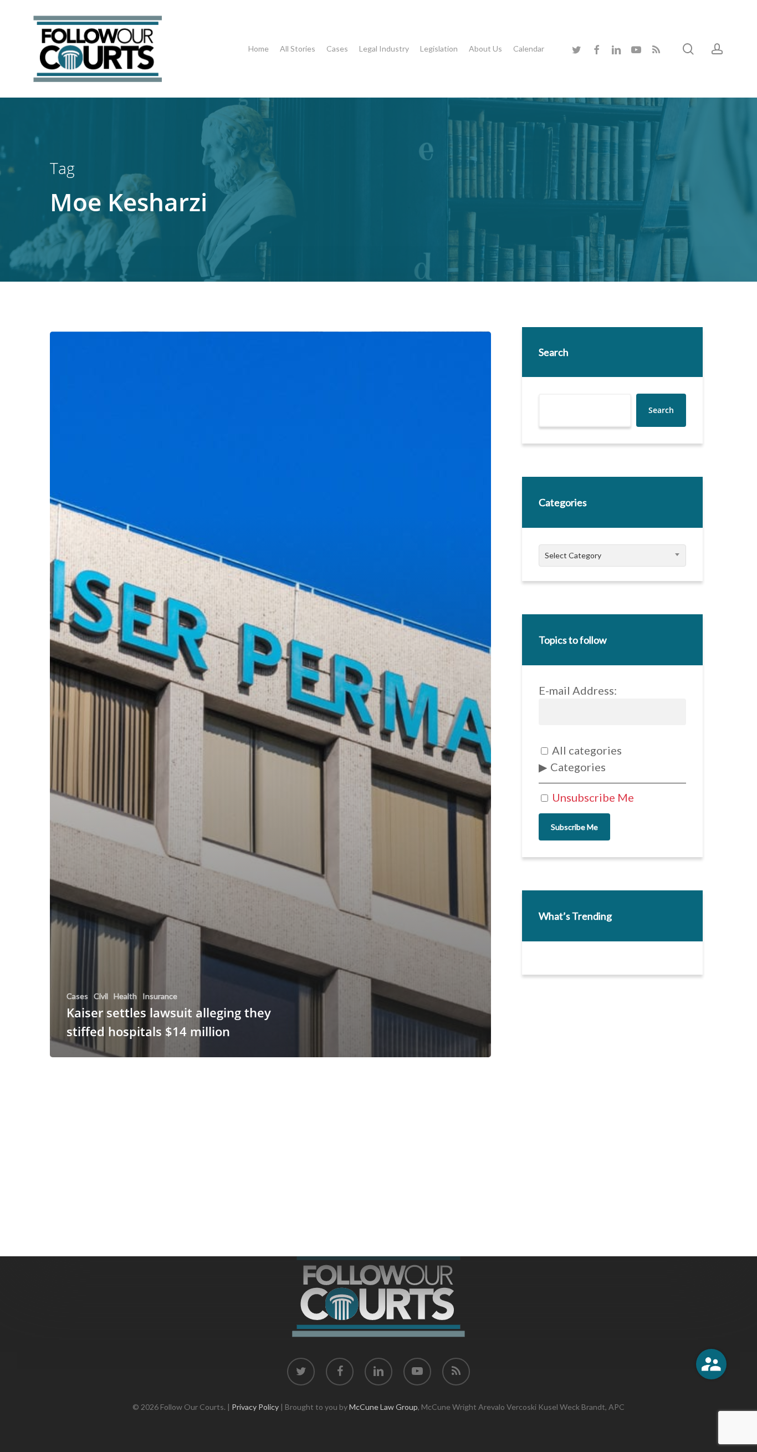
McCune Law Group (383, 1407)
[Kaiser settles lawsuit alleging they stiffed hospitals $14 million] (270, 695)
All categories (586, 750)
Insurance (159, 996)
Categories (578, 766)
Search (554, 352)
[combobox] (612, 555)
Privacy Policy (255, 1407)
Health (125, 996)
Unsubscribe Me (592, 797)
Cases (77, 996)
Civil (101, 996)
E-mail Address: (578, 690)
